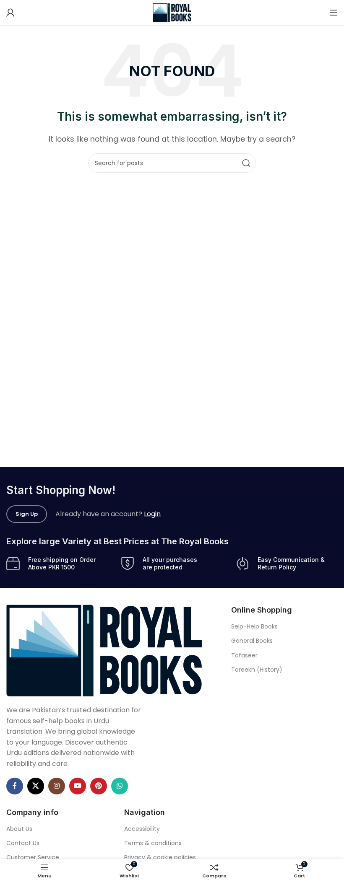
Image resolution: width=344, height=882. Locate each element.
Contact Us (22, 843)
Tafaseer (244, 655)
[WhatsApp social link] (119, 786)
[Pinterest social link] (98, 786)
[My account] (10, 12)
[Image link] (104, 650)
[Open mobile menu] (333, 12)
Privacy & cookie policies (160, 857)
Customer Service (32, 857)
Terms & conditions (153, 843)
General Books (252, 640)
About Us (19, 829)
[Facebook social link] (14, 786)
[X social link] (35, 786)
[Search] (246, 163)
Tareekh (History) (256, 669)
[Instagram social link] (56, 786)
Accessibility (142, 829)
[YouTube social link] (77, 786)
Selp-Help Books (254, 626)
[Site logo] (172, 12)
